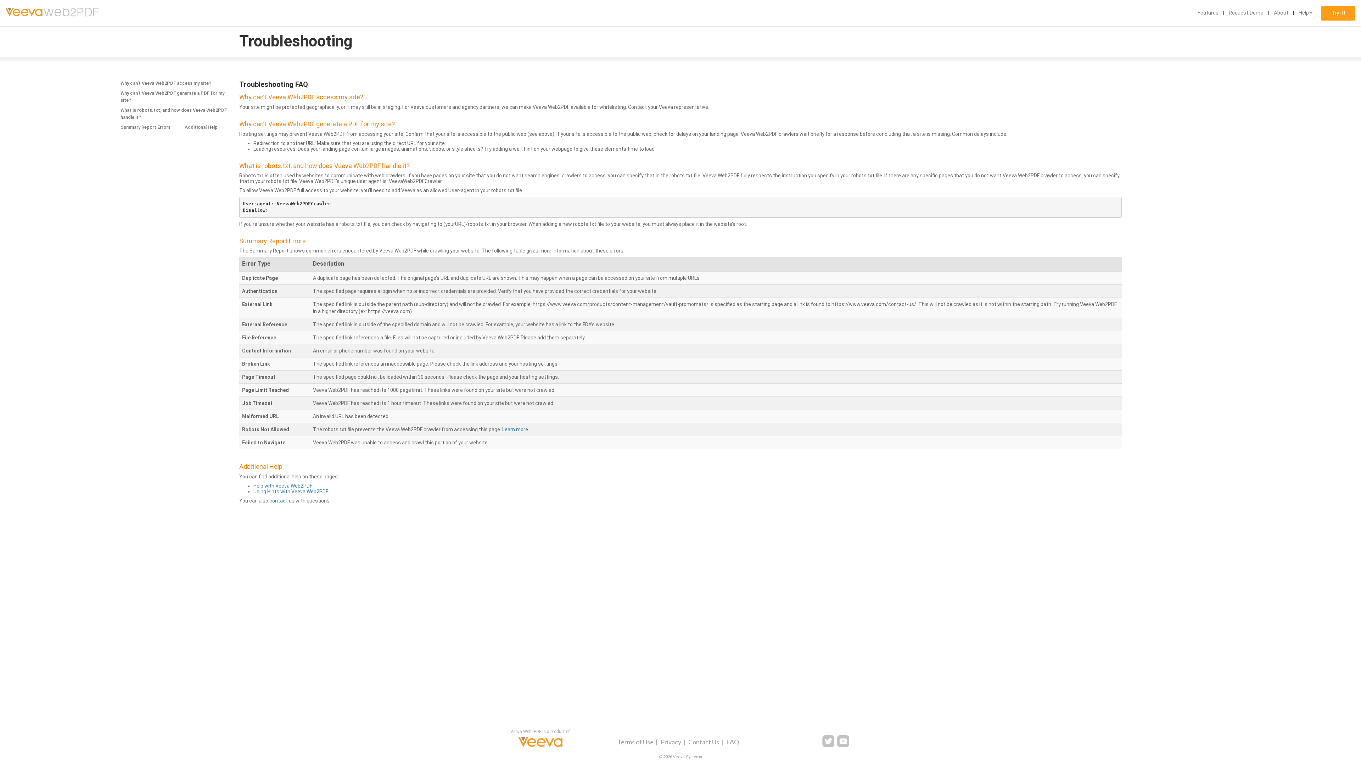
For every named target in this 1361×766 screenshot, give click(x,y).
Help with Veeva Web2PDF (282, 486)
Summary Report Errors (145, 127)
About (1281, 13)
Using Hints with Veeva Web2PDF (290, 491)
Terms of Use (635, 742)
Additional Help (201, 127)
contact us (282, 501)
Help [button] (1304, 13)
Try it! (1338, 13)
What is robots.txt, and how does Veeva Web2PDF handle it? (174, 113)
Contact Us (703, 742)
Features (1208, 13)
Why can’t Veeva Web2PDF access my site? (166, 83)
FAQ (732, 742)
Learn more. (515, 429)
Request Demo (1246, 13)
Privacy (671, 742)
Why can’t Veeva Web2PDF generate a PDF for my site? (172, 96)
